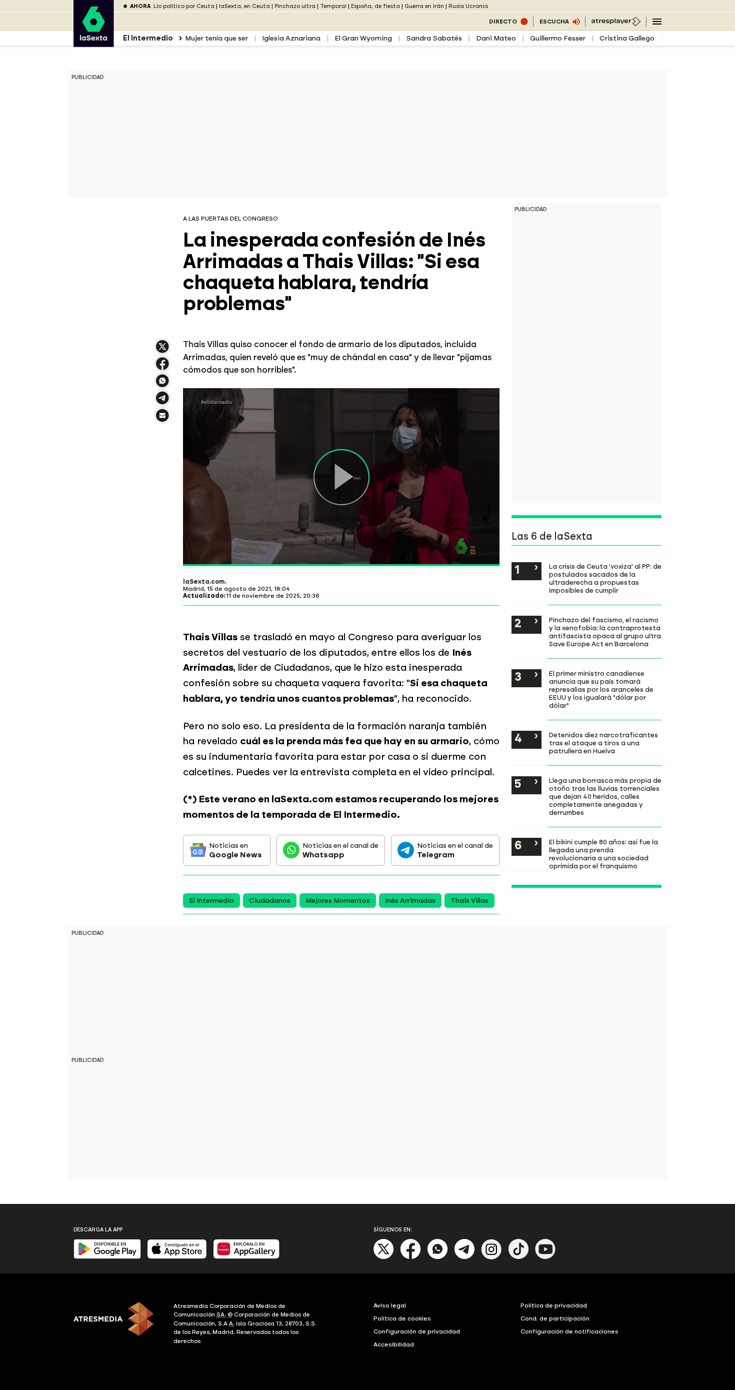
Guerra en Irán (424, 6)
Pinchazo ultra (295, 6)
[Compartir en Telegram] (162, 402)
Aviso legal (390, 1305)
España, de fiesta (375, 6)
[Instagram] (491, 1257)
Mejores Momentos (338, 900)
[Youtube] (545, 1257)
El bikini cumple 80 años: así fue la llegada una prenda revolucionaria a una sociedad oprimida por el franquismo (603, 854)
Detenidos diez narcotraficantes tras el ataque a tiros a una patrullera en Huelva (603, 743)
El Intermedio (211, 900)
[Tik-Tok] (518, 1257)
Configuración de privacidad (417, 1331)
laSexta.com (204, 581)
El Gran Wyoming (363, 38)
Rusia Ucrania (468, 6)
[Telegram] (464, 1257)
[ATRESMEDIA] (118, 1325)
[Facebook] (410, 1257)
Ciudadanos (269, 900)
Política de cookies (402, 1318)
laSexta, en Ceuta (244, 6)
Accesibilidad (394, 1344)
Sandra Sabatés (434, 38)
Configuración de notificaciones (569, 1331)
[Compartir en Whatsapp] (162, 385)
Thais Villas (469, 900)
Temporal (333, 6)
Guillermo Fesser (558, 38)
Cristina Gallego (627, 38)
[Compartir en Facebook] (162, 368)
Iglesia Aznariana (291, 38)
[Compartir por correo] (162, 420)
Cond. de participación (555, 1318)
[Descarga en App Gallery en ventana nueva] (246, 1256)
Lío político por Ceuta (184, 6)
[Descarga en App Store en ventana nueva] (177, 1256)
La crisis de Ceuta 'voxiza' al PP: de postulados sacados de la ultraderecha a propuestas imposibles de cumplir (605, 578)
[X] (162, 351)
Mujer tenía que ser (216, 38)
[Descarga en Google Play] (107, 1256)
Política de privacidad (553, 1305)
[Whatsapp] (437, 1257)
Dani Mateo (496, 38)
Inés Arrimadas (410, 900)
